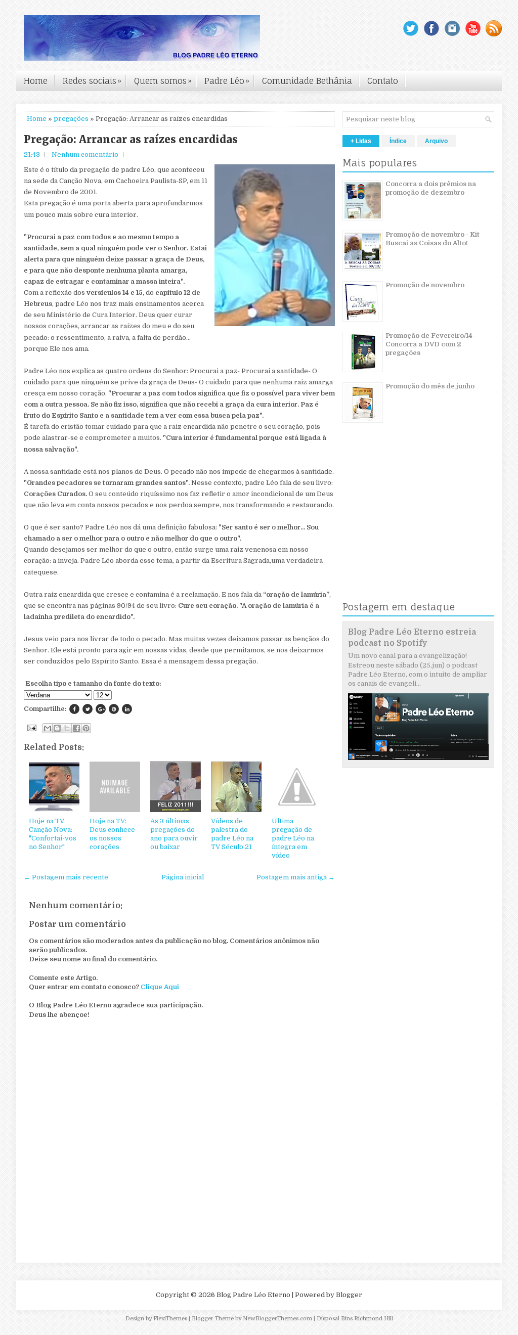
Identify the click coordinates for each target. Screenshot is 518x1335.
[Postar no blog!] (57, 728)
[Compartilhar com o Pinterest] (86, 728)
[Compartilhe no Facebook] (74, 709)
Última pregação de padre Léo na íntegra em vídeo (293, 838)
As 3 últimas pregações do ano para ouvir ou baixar (174, 834)
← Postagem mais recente (66, 877)
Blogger (349, 1295)
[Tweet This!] (87, 709)
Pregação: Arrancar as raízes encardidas (131, 139)
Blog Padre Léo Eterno (253, 1295)
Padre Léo (226, 81)
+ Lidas (361, 141)
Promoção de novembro (424, 285)
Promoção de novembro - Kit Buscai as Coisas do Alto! (432, 239)
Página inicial (182, 877)
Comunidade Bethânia (307, 81)
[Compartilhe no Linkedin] (127, 709)
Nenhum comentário (85, 154)
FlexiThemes (170, 1318)
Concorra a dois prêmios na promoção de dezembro (430, 188)
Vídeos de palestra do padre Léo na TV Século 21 (232, 834)
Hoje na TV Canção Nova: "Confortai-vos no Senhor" (52, 834)
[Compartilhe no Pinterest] (114, 709)
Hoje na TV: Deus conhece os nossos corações (112, 834)
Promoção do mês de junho (429, 386)
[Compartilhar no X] (67, 728)
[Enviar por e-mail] (47, 728)
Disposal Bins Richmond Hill (355, 1318)
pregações (71, 118)
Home (36, 81)
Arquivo (436, 141)
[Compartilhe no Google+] (101, 709)
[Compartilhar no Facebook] (76, 728)
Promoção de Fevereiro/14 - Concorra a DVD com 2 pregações (431, 344)
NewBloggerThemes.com (277, 1318)
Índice (398, 141)
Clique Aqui (160, 987)
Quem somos (163, 81)
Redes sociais (92, 81)
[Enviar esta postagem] (31, 727)
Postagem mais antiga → (295, 877)
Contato (382, 81)
